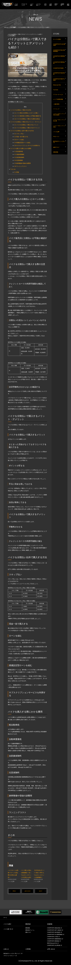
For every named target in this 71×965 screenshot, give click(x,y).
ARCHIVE (27, 891)
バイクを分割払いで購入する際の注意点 (27, 119)
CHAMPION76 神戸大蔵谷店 (54, 930)
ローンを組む (19, 139)
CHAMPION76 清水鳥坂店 (53, 932)
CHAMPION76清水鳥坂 (59, 73)
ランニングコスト (20, 166)
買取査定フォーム (29, 930)
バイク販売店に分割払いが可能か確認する (27, 116)
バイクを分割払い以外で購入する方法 (22, 130)
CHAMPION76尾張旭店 (59, 56)
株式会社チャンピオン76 (59, 142)
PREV (14, 891)
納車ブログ (56, 4)
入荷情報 (50, 4)
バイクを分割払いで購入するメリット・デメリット (26, 122)
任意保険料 (18, 160)
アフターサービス (24, 4)
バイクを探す (16, 4)
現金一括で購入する (21, 136)
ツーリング (56, 109)
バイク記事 (13, 27)
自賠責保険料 (19, 157)
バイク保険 (31, 4)
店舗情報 (62, 4)
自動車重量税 (19, 154)
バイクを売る (38, 4)
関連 (16, 172)
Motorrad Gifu (57, 85)
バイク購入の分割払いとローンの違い (26, 113)
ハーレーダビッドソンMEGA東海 (59, 114)
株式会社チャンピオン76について (12, 953)
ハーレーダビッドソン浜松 (59, 126)
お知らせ (45, 4)
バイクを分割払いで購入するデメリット (27, 127)
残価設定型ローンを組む (22, 142)
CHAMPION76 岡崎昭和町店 (54, 938)
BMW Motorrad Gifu (52, 943)
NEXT (40, 891)
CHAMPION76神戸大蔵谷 (59, 79)
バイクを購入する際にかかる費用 (21, 148)
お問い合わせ (51, 949)
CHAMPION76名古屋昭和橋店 (59, 50)
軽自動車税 (18, 151)
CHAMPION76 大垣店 (52, 936)
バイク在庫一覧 (7, 929)
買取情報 (55, 152)
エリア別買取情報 (58, 99)
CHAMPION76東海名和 (59, 62)
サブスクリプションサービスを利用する (27, 145)
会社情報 (68, 4)
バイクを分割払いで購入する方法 (21, 110)
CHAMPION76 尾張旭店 (53, 941)
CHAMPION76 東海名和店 (53, 928)
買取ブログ (28, 932)
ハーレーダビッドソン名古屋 (59, 120)
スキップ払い (19, 133)
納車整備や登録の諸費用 (22, 163)
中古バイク (56, 136)
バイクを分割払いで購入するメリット (26, 125)
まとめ (13, 169)
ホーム (6, 27)
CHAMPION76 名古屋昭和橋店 (55, 934)
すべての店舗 (57, 39)
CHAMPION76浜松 (58, 68)
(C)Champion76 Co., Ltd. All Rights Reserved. (35, 961)
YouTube (55, 89)
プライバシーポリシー (9, 955)
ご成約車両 (56, 104)
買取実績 (28, 924)
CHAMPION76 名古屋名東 (59, 44)
